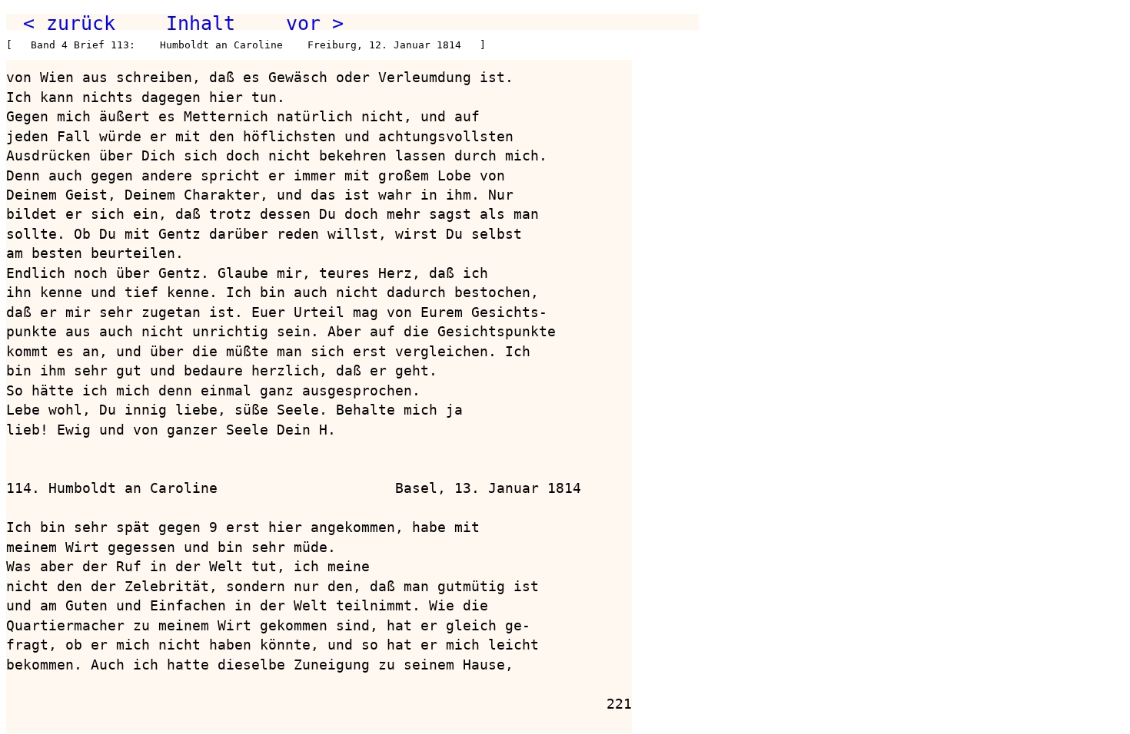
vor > (315, 23)
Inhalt (200, 23)
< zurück (69, 23)
